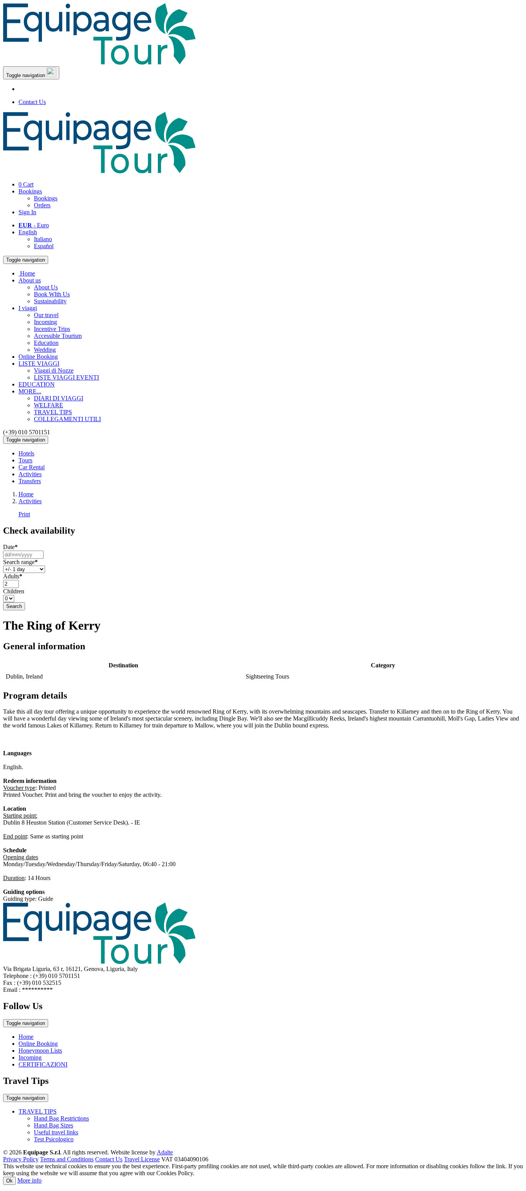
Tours (25, 460)
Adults (12, 576)
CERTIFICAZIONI (42, 1064)
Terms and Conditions (67, 1159)
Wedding (45, 349)
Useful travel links (56, 1132)
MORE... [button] (29, 391)
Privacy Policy (21, 1159)
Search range (20, 562)
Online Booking (38, 356)
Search (14, 606)
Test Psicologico (54, 1139)
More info (29, 1180)
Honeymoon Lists (40, 1050)
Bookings (30, 191)
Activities (30, 474)
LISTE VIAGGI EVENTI (66, 377)
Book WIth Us (52, 294)
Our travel (46, 315)
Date (10, 547)
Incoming (45, 322)
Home (26, 1036)
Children (13, 591)
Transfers (29, 481)
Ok (9, 1181)
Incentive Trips (52, 329)
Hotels (26, 453)
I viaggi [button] (27, 308)
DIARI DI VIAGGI (58, 398)
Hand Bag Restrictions (61, 1118)
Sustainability (50, 301)
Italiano (43, 239)
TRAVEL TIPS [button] (37, 1111)
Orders (42, 205)
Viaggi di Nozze (54, 370)
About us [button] (29, 280)
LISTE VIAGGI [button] (38, 363)
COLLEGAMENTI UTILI (67, 419)
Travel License (142, 1159)
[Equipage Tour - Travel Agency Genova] (99, 62)
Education (46, 342)
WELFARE (48, 405)
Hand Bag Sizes (53, 1125)
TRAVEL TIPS (53, 412)
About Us (46, 287)
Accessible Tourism (58, 336)
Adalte (165, 1152)
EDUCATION (36, 384)
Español (44, 246)
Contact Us (32, 102)
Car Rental (31, 467)
